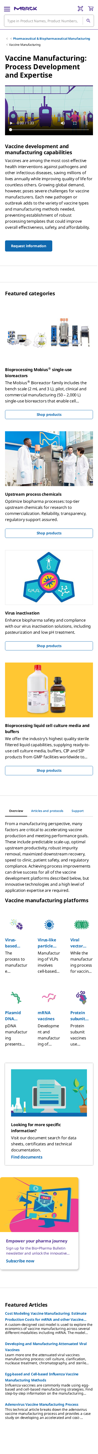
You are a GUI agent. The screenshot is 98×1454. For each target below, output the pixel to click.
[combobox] (49, 20)
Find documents (26, 1157)
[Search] (88, 21)
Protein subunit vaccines (78, 1016)
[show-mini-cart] (90, 8)
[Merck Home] (25, 9)
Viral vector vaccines (78, 943)
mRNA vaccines (46, 1015)
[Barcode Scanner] (80, 9)
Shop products (49, 414)
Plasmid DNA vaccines (13, 1016)
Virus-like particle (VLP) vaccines (47, 943)
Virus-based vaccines (13, 943)
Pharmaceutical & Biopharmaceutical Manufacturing (51, 38)
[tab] (16, 810)
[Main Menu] (7, 8)
